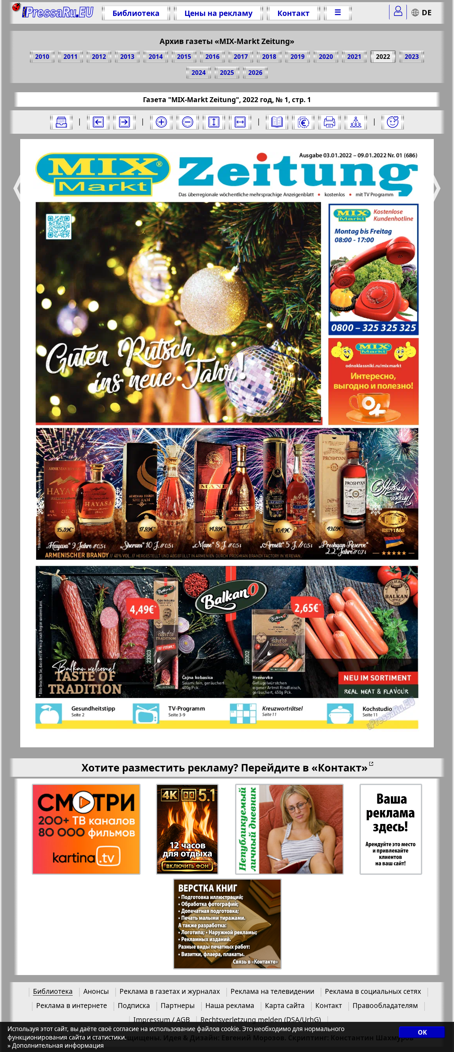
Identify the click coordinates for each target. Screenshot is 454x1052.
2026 (255, 72)
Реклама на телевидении (272, 991)
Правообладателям (385, 1005)
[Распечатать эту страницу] (329, 122)
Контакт (293, 13)
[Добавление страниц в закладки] (392, 122)
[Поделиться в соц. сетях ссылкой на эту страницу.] (355, 122)
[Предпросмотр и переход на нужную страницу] (277, 122)
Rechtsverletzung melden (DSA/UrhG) (260, 1019)
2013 (127, 56)
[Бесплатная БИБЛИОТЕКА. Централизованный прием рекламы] (58, 13)
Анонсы (96, 991)
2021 (354, 56)
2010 (42, 56)
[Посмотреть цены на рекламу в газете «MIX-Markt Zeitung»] (303, 122)
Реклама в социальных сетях (373, 991)
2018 (269, 56)
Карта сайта (285, 1005)
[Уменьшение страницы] (187, 122)
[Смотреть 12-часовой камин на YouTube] (188, 829)
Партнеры (178, 1005)
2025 (227, 72)
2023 (412, 56)
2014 (156, 56)
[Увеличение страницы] (161, 122)
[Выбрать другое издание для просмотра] (61, 122)
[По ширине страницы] (240, 122)
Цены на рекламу (218, 13)
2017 (241, 56)
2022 (383, 56)
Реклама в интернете (71, 1005)
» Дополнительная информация (55, 1045)
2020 (326, 56)
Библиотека (136, 13)
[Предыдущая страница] (98, 122)
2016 (212, 56)
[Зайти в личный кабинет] (398, 12)
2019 (297, 56)
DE (427, 12)
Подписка (134, 1005)
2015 (184, 56)
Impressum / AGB (161, 1019)
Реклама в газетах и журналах (170, 991)
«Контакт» (339, 767)
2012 (99, 56)
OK (422, 1032)
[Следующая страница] (124, 122)
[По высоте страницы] (214, 122)
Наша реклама (229, 1005)
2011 (70, 56)
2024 (199, 72)
